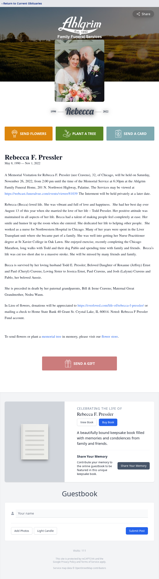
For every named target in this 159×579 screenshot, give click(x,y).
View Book (86, 422)
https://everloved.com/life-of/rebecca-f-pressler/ (111, 305)
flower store (110, 336)
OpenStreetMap (83, 568)
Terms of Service (90, 561)
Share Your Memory (133, 466)
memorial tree (51, 336)
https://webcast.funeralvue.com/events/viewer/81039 (42, 193)
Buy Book (108, 422)
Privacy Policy (68, 561)
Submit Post (137, 531)
